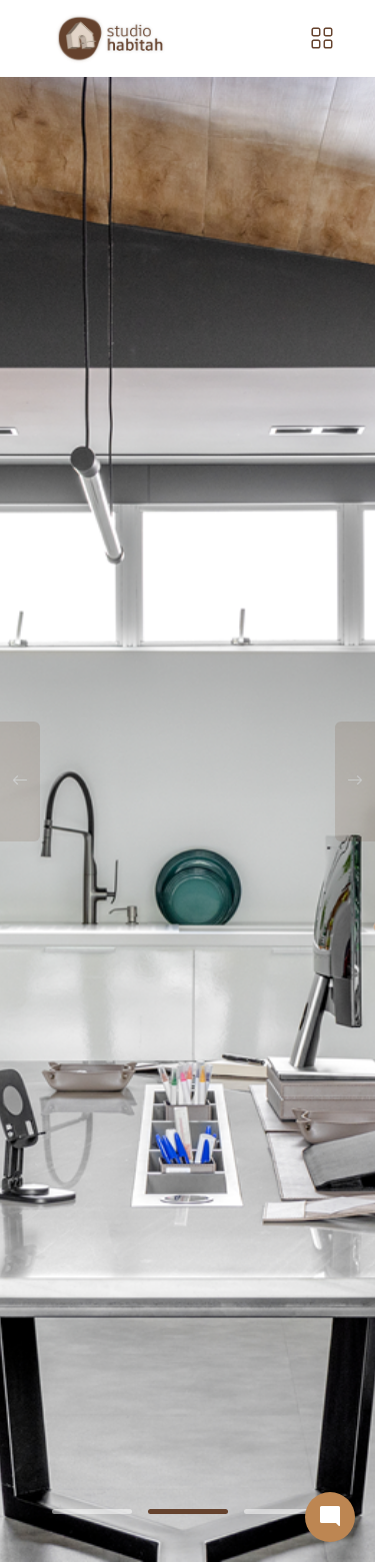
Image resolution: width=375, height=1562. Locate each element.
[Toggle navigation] (322, 39)
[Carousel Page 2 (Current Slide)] (188, 1511)
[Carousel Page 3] (284, 1511)
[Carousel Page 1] (92, 1511)
